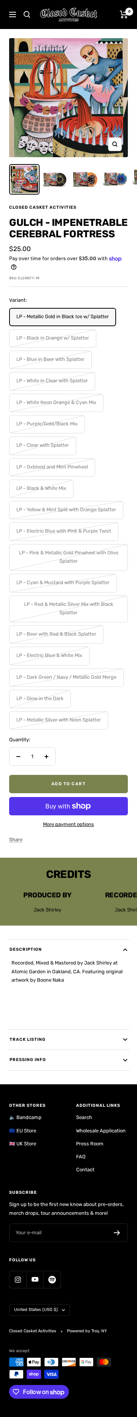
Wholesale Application (101, 1131)
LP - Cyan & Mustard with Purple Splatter (63, 582)
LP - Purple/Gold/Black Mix (47, 424)
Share (15, 839)
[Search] (27, 14)
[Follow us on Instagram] (17, 1279)
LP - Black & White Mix (41, 488)
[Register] (117, 1232)
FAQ (81, 1156)
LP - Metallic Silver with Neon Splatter (58, 720)
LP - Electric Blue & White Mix (49, 655)
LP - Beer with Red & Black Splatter (56, 634)
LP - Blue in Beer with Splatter (50, 359)
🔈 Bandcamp (25, 1117)
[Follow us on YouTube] (34, 1279)
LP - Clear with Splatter (42, 445)
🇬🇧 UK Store (22, 1143)
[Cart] (124, 14)
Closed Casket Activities (42, 207)
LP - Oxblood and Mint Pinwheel (52, 467)
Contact (85, 1169)
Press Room (90, 1143)
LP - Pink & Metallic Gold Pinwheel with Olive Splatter (68, 557)
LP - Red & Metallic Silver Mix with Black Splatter (68, 608)
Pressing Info (28, 1059)
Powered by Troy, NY (87, 1330)
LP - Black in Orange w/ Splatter (52, 338)
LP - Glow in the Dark (40, 698)
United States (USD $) (36, 1309)
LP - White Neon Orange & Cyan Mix (56, 402)
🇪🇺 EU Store (22, 1131)
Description (26, 949)
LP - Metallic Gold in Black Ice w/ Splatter (62, 316)
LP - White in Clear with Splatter (52, 380)
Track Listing (28, 1039)
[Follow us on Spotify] (52, 1279)
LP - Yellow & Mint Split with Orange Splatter (66, 509)
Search (84, 1117)
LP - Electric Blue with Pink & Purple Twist (63, 531)
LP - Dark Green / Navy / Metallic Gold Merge (66, 677)
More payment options (68, 824)
